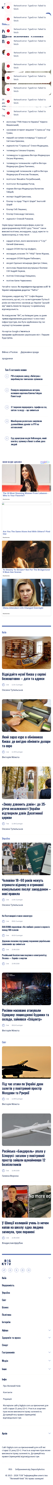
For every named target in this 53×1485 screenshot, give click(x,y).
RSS (10, 1469)
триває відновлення (12, 318)
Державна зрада (30, 352)
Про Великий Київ (11, 1385)
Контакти (7, 1392)
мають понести (13, 306)
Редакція (7, 1399)
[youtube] (29, 1270)
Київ (4, 632)
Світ (4, 1042)
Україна (6, 838)
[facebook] (10, 1270)
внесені (6, 231)
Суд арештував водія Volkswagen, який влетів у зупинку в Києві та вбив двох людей (28, 441)
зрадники (7, 358)
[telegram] (4, 1270)
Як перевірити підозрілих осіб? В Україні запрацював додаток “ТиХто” (26, 288)
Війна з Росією (10, 352)
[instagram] (22, 1270)
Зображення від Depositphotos (30, 1469)
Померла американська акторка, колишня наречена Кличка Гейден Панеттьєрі (26, 393)
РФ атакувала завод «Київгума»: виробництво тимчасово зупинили (27, 377)
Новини (5, 24)
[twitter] (16, 1270)
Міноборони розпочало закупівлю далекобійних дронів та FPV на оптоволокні (26, 424)
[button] (28, 1278)
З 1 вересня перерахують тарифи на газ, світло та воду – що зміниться (29, 409)
